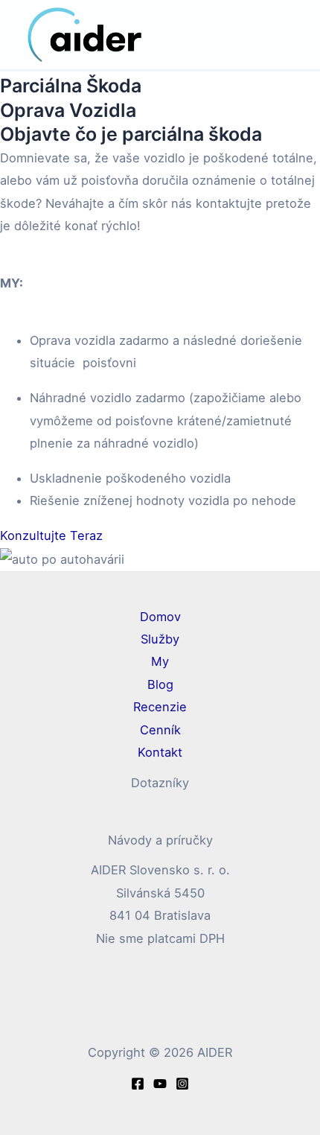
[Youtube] (160, 1083)
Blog (160, 684)
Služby (160, 639)
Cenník (160, 729)
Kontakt (160, 752)
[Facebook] (137, 1083)
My (160, 661)
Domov (160, 616)
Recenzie (160, 706)
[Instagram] (182, 1083)
